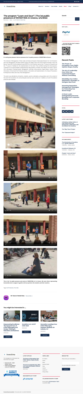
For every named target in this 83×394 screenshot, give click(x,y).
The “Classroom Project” (68, 132)
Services (47, 6)
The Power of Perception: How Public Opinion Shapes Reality (70, 65)
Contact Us (75, 6)
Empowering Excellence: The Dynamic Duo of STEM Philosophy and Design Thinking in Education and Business (11, 327)
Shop (69, 6)
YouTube (77, 1)
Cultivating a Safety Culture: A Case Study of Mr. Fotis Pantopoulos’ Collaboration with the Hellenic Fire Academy (70, 124)
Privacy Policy (45, 371)
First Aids (16, 288)
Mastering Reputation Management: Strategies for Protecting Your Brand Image (70, 88)
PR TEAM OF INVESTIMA (20, 20)
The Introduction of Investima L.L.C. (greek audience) (70, 143)
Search (64, 15)
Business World (45, 364)
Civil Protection (10, 288)
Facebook (74, 1)
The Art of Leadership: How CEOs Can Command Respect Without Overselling (69, 73)
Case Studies (54, 6)
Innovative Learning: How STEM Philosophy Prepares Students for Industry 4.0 (49, 326)
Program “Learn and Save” (69, 153)
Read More (8, 336)
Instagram (78, 1)
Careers (44, 368)
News (65, 6)
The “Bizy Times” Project (68, 129)
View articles (29, 296)
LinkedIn (66, 111)
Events (60, 6)
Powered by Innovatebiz (9, 392)
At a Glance (44, 358)
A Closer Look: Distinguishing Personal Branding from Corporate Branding (70, 96)
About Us (40, 6)
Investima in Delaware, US (68, 148)
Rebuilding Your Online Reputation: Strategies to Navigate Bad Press (70, 80)
